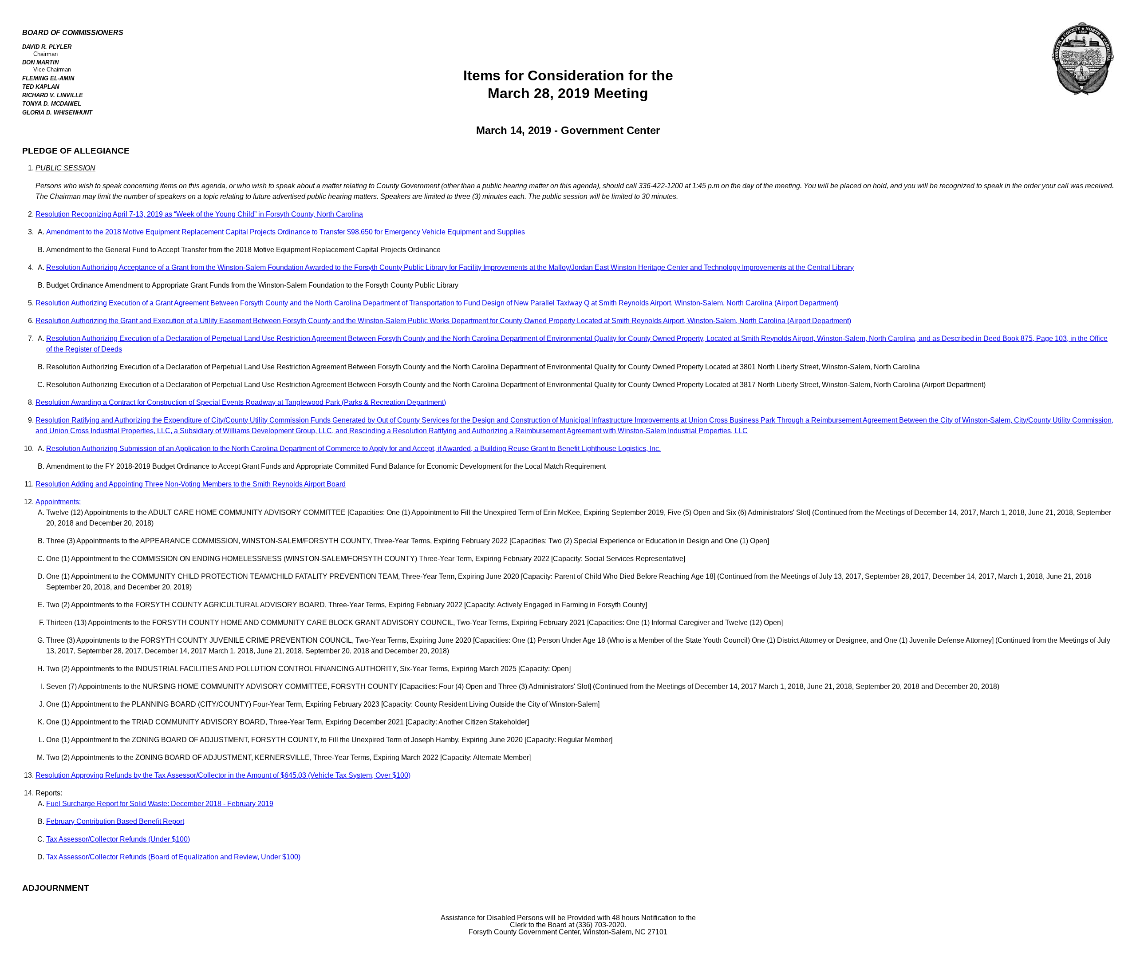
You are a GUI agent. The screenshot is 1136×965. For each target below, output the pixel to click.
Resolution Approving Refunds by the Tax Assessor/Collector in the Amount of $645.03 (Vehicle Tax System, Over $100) (223, 775)
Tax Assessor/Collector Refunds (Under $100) (118, 839)
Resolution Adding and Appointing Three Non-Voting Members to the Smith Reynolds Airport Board (191, 484)
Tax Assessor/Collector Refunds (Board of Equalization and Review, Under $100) (173, 857)
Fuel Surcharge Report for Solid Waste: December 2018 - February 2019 (159, 803)
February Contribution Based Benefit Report (115, 821)
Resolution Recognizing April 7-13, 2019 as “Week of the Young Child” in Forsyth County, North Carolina (199, 214)
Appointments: (58, 502)
